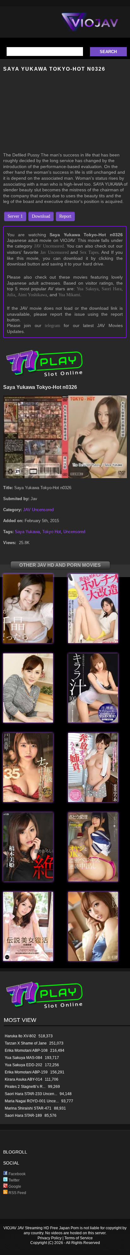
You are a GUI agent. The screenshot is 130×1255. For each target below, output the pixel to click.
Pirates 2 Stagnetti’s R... (25, 1086)
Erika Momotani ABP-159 (26, 1072)
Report (65, 216)
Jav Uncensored (54, 252)
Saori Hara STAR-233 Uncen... (31, 1094)
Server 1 (15, 216)
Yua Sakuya (87, 288)
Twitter (14, 1180)
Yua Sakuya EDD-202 (23, 1065)
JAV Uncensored (49, 246)
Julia (11, 294)
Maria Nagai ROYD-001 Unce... (32, 1101)
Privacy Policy (50, 1238)
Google (14, 1186)
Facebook (17, 1174)
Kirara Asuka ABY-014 (23, 1079)
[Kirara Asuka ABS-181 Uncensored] (93, 721)
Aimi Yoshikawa (32, 294)
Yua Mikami (69, 294)
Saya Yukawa (27, 531)
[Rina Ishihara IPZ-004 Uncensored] (28, 959)
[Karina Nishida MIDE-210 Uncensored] (93, 641)
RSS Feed (17, 1193)
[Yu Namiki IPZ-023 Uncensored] (93, 959)
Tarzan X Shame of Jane (26, 1043)
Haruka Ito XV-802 (20, 1036)
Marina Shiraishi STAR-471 (28, 1108)
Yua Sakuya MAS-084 (23, 1058)
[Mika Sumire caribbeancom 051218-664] (28, 721)
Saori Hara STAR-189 (23, 1115)
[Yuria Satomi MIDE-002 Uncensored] (93, 800)
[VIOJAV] (90, 27)
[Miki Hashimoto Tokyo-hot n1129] (28, 880)
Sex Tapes (89, 252)
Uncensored (74, 531)
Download (41, 216)
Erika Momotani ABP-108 (26, 1050)
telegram (52, 325)
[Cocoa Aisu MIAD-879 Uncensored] (93, 880)
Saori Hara (111, 288)
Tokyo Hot (51, 531)
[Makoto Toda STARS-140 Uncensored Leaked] (28, 800)
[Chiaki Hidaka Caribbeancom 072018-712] (28, 641)
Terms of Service (78, 1238)
